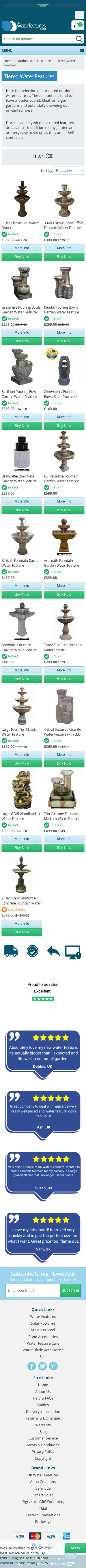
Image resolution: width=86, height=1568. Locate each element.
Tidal (43, 1508)
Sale (43, 1356)
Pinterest (53, 1366)
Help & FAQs (43, 1398)
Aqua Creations (43, 1481)
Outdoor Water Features (34, 61)
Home (8, 61)
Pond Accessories (43, 1336)
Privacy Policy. (37, 1563)
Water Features (43, 1316)
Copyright (43, 1458)
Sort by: (46, 170)
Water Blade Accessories (43, 1349)
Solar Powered (43, 1323)
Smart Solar (43, 1495)
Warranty (43, 1425)
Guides (43, 1404)
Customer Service (43, 1438)
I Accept (75, 1547)
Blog (43, 1431)
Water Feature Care (43, 1343)
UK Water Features (43, 1475)
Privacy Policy (43, 1451)
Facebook (31, 1366)
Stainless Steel (43, 1329)
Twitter (42, 1366)
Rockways (43, 1521)
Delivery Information (43, 1411)
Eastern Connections (43, 1515)
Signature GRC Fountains (43, 1501)
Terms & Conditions (43, 1445)
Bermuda (43, 1488)
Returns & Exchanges (43, 1418)
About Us (43, 1391)
